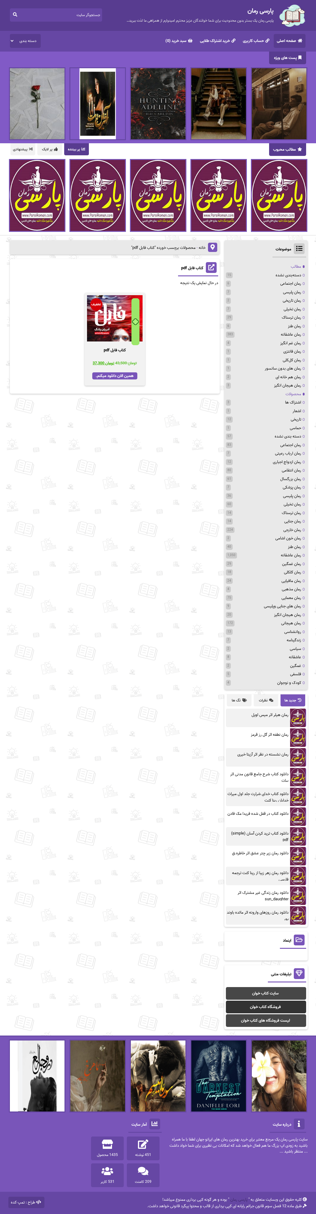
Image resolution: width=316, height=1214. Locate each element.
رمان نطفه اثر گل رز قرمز (270, 734)
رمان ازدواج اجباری (287, 462)
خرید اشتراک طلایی (215, 41)
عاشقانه (295, 657)
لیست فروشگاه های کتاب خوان (265, 1020)
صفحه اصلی (286, 41)
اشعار (297, 411)
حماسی (295, 428)
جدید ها (290, 700)
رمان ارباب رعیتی (288, 453)
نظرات (263, 700)
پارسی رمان (238, 1199)
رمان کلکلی (292, 572)
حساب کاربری (253, 41)
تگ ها (236, 700)
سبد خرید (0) (175, 41)
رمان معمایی (291, 598)
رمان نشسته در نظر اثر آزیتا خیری (263, 754)
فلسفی (295, 674)
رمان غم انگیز (290, 343)
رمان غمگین (291, 564)
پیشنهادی (20, 149)
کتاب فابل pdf (192, 268)
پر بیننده (74, 149)
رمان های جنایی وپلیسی (282, 606)
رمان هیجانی (291, 623)
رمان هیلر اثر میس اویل (270, 715)
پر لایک (47, 149)
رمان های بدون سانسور (283, 368)
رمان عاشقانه (291, 334)
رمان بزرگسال (290, 479)
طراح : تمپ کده (23, 1202)
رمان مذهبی (291, 589)
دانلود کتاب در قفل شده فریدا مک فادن (258, 813)
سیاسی (295, 649)
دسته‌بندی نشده (288, 275)
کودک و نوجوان (289, 683)
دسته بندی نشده (288, 436)
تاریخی (296, 419)
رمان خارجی (292, 530)
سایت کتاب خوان (265, 993)
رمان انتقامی (291, 470)
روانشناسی (292, 632)
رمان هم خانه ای (288, 377)
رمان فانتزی (292, 351)
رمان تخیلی (292, 309)
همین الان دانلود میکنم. (115, 376)
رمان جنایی (292, 521)
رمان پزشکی (292, 487)
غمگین (295, 666)
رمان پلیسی (292, 292)
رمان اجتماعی (290, 283)
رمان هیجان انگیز (287, 385)
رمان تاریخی (292, 300)
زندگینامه (294, 640)
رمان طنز (294, 326)
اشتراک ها (293, 402)
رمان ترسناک (291, 317)
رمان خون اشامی (288, 538)
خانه (202, 248)
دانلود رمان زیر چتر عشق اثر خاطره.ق (260, 853)
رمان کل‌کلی (292, 360)
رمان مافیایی (291, 581)
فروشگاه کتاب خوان (265, 1007)
